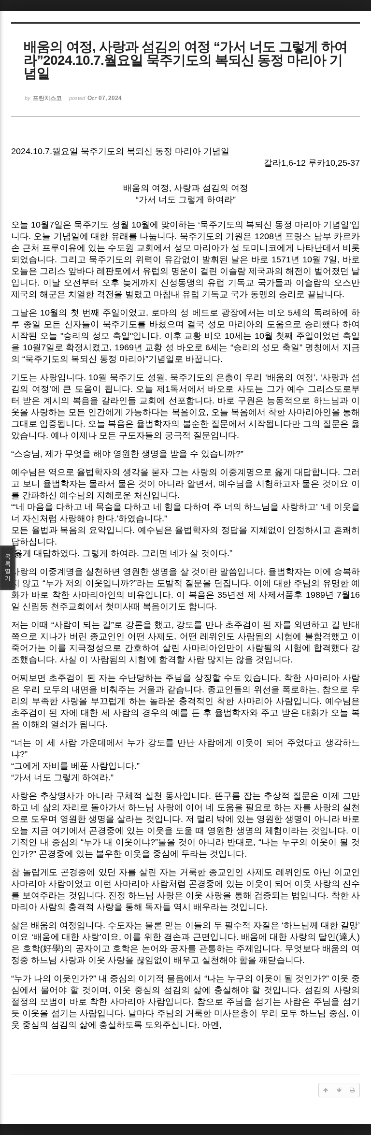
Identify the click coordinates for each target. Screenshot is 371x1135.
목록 (8, 567)
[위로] (325, 1090)
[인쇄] (352, 1090)
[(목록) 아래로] (339, 1090)
